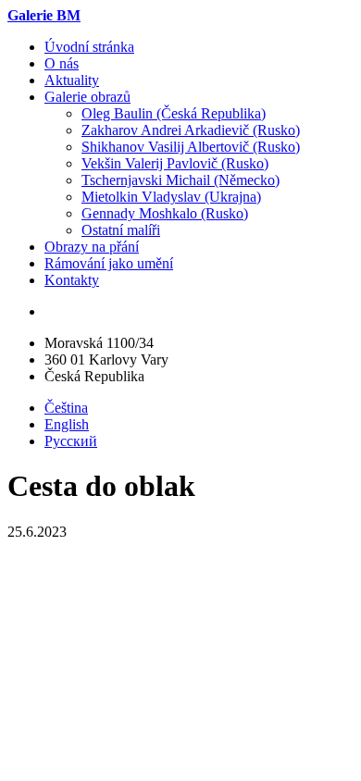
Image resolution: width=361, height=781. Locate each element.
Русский (70, 441)
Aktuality (71, 80)
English (66, 424)
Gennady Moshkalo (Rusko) (164, 213)
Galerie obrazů (87, 97)
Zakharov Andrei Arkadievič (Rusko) (190, 130)
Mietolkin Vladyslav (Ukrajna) (171, 197)
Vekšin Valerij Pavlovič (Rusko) (174, 163)
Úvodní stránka (89, 47)
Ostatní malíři (120, 230)
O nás (61, 63)
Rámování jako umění (108, 263)
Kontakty (71, 280)
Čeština (66, 407)
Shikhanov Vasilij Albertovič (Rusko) (190, 147)
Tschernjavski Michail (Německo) (180, 180)
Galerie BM (44, 15)
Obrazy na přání (91, 246)
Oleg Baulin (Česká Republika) (173, 113)
